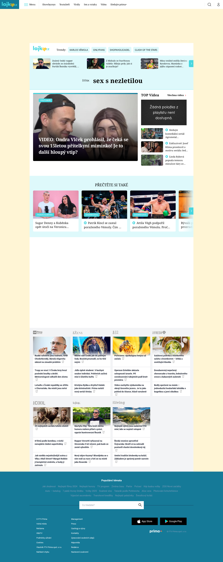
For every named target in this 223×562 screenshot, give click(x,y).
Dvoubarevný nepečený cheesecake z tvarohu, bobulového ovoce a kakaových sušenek (170, 373)
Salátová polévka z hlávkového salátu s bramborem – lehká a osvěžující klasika (169, 358)
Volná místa (41, 524)
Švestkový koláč (144, 495)
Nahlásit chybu (42, 552)
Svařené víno (105, 491)
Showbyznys (48, 4)
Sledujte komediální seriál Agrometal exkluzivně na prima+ (174, 136)
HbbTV (39, 533)
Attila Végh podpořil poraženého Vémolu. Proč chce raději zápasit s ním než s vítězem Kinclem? (150, 225)
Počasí (137, 486)
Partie (129, 486)
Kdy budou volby (152, 486)
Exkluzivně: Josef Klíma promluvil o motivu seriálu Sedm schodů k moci (176, 148)
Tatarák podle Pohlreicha (126, 491)
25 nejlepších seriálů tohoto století (51, 426)
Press (73, 524)
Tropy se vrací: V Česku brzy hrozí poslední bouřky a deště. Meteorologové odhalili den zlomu (51, 373)
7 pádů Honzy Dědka (73, 491)
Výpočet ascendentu (81, 495)
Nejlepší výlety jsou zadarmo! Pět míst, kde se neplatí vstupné (130, 427)
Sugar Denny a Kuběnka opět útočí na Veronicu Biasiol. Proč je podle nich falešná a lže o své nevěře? (53, 225)
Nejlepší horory (87, 486)
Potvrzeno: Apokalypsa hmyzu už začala (130, 357)
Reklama (40, 528)
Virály (77, 4)
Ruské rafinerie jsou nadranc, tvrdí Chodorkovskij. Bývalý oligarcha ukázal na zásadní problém (51, 358)
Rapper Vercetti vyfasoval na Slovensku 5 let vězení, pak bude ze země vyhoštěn (91, 444)
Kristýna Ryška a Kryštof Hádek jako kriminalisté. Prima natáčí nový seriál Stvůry (89, 388)
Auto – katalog (52, 491)
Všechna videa (175, 95)
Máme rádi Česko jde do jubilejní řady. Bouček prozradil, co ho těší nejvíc (90, 358)
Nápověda (75, 542)
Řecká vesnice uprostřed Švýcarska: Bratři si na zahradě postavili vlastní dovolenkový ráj (129, 444)
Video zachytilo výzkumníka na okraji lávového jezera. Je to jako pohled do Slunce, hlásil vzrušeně (130, 388)
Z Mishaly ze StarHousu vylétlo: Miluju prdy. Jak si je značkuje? (119, 63)
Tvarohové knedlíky (103, 495)
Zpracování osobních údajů (82, 538)
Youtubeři (64, 4)
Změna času (118, 486)
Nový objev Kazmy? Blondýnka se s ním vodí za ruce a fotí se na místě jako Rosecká (91, 458)
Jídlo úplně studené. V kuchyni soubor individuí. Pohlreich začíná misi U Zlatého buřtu (90, 373)
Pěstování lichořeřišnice (166, 491)
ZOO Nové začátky (171, 486)
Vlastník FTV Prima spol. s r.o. (49, 547)
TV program (103, 486)
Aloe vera (146, 491)
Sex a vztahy (90, 4)
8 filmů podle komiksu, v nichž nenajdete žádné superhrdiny (49, 442)
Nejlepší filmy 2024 (67, 486)
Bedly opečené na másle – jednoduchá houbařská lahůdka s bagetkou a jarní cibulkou (170, 388)
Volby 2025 (91, 491)
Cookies (39, 542)
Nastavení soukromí (79, 552)
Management (77, 519)
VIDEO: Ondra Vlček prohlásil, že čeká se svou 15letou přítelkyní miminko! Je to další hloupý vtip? (83, 145)
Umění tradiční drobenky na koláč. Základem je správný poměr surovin (131, 457)
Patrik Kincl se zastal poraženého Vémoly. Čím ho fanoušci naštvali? (103, 225)
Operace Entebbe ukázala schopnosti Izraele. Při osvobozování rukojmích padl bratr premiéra (131, 375)
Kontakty (75, 533)
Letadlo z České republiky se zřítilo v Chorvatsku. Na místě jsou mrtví (51, 387)
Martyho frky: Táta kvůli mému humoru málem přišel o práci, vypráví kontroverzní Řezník (89, 429)
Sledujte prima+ (118, 4)
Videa (103, 4)
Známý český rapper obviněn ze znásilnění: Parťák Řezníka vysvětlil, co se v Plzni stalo (65, 65)
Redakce (75, 547)
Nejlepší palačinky (124, 495)
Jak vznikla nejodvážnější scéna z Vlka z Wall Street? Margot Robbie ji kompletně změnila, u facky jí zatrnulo (51, 460)
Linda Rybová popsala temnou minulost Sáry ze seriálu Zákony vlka (176, 162)
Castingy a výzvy (78, 528)
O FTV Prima (41, 519)
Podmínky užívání (43, 538)
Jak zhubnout (49, 486)
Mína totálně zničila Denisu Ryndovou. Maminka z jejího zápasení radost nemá (173, 65)
